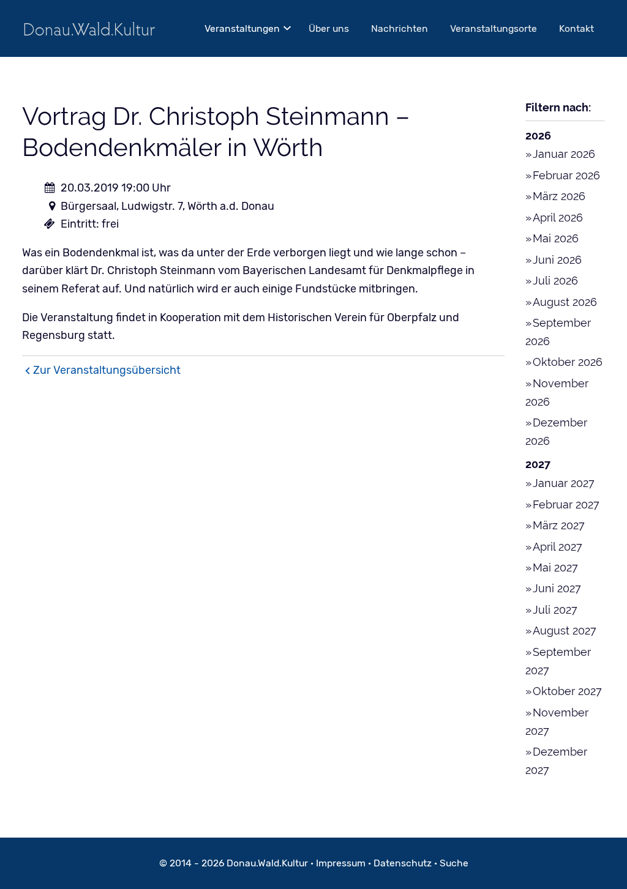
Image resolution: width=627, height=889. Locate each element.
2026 (538, 135)
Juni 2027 (557, 588)
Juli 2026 (555, 280)
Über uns (329, 28)
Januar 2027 (564, 483)
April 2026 (558, 217)
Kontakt (576, 28)
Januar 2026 (564, 153)
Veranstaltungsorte (493, 28)
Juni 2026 (557, 259)
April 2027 (557, 546)
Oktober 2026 (568, 361)
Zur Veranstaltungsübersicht (107, 370)
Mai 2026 (556, 238)
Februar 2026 (566, 175)
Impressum (341, 863)
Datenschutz (403, 863)
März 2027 (559, 525)
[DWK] (89, 28)
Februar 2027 (566, 504)
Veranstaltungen (242, 28)
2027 (537, 464)
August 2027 (564, 630)
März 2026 (559, 196)
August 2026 (565, 302)
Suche (454, 863)
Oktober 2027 (567, 691)
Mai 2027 (555, 567)
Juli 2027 (555, 609)
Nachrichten (399, 28)
